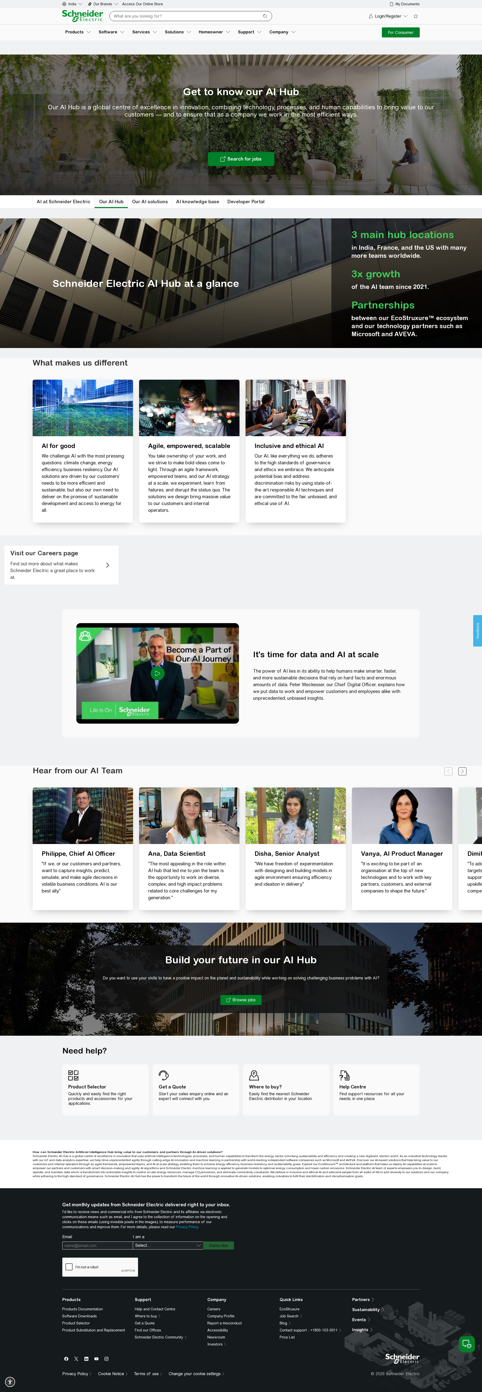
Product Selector (76, 1323)
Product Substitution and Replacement (93, 1330)
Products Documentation (82, 1309)
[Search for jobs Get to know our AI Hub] (241, 159)
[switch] (10, 1381)
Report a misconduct (224, 1323)
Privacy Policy (187, 1227)
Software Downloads (79, 1316)
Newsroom (216, 1337)
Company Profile (220, 1316)
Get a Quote (145, 1323)
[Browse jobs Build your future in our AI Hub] (241, 1000)
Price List (287, 1337)
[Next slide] (462, 771)
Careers (213, 1309)
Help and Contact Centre (155, 1309)
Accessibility (217, 1330)
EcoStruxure (289, 1309)
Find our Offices (148, 1330)
